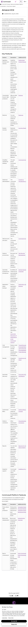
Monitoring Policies (22, 512)
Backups (21, 95)
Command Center (23, 160)
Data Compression (22, 553)
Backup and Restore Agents (16, 4)
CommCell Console (6, 4)
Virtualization (3, 6)
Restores (21, 115)
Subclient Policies (22, 510)
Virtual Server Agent (11, 6)
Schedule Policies (22, 507)
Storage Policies (22, 508)
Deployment (22, 60)
